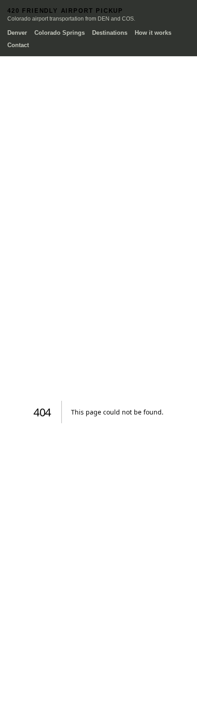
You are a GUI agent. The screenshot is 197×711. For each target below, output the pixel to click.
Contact (18, 45)
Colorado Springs (59, 32)
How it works (153, 32)
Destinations (109, 32)
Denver (17, 32)
